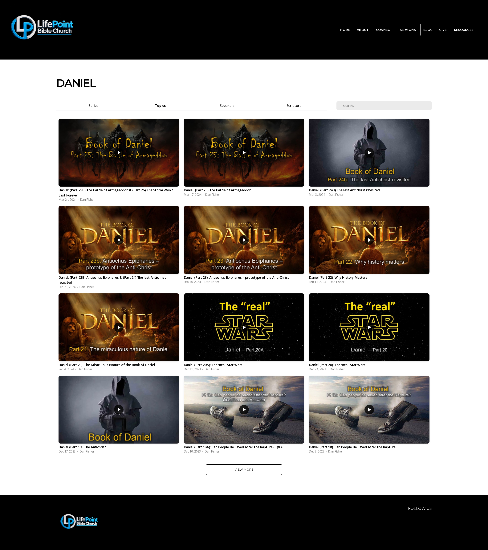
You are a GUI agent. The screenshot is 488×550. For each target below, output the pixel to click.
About (363, 30)
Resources (464, 30)
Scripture (294, 105)
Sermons (408, 30)
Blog (428, 30)
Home (345, 30)
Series (93, 105)
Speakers (227, 105)
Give (443, 30)
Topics (160, 105)
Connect (384, 30)
